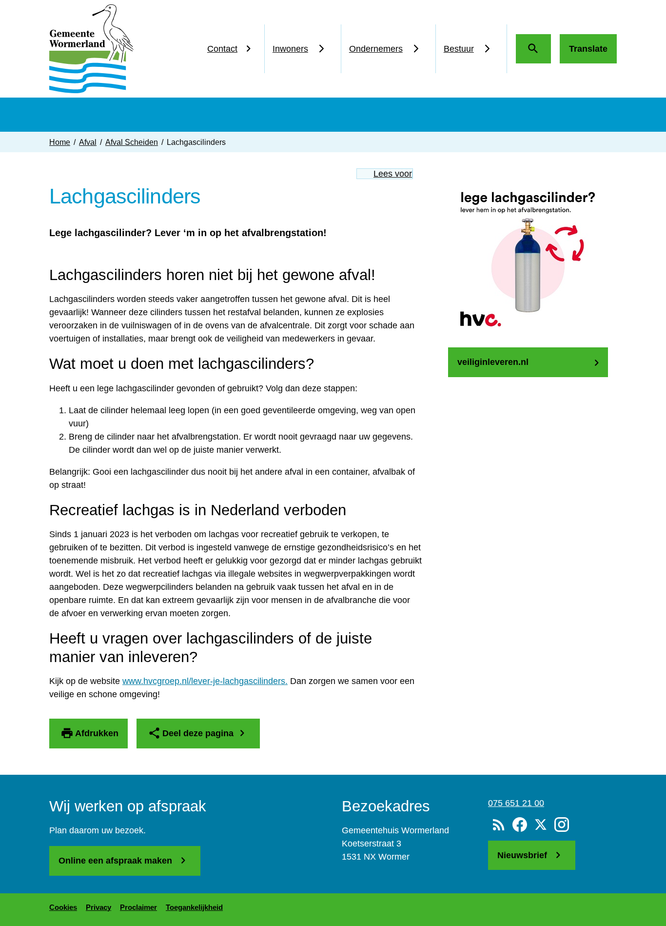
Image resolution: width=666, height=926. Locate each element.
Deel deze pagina (198, 733)
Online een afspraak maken (117, 861)
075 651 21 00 (516, 803)
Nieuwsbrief (523, 855)
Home (59, 142)
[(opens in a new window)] (519, 825)
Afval (88, 142)
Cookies (63, 907)
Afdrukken (96, 733)
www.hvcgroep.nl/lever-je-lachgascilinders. (205, 681)
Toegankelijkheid (194, 907)
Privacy (98, 907)
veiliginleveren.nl (493, 362)
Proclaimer (138, 907)
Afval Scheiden (131, 142)
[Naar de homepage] (91, 49)
